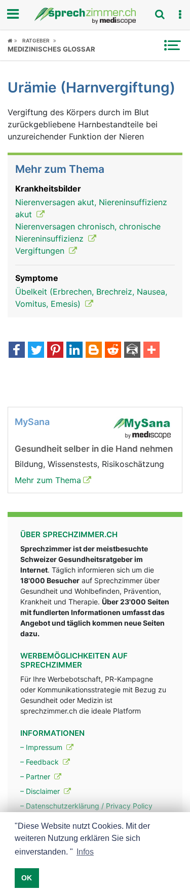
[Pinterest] (55, 351)
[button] (180, 14)
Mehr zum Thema (48, 480)
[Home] (12, 40)
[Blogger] (94, 351)
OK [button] (26, 878)
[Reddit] (113, 351)
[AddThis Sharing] (151, 351)
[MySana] (141, 427)
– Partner (36, 776)
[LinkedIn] (74, 351)
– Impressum (42, 747)
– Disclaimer (41, 791)
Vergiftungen (41, 251)
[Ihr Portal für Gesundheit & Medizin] (95, 16)
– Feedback (40, 762)
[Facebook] (17, 351)
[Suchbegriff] (159, 14)
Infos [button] (85, 851)
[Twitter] (36, 351)
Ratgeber (36, 40)
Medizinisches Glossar (51, 49)
